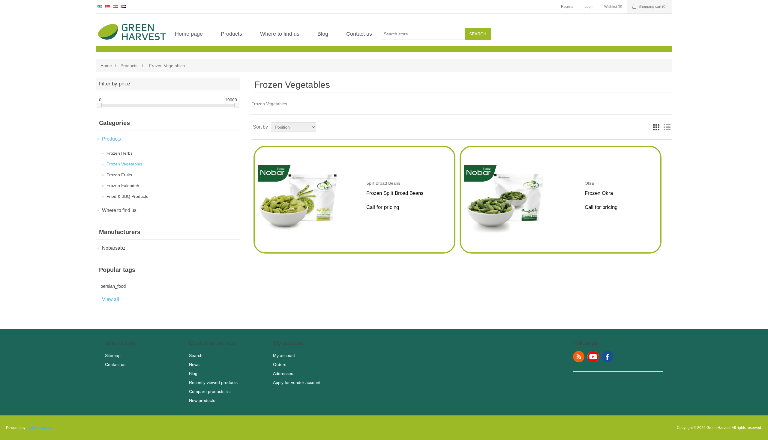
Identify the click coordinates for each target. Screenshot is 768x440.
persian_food (113, 286)
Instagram (607, 356)
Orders (279, 364)
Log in (589, 6)
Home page (189, 34)
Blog (322, 34)
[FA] (115, 6)
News (194, 364)
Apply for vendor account (296, 382)
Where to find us (279, 34)
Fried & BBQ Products (127, 196)
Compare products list (210, 391)
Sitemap (113, 355)
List (666, 127)
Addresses (283, 373)
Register (568, 6)
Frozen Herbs (119, 153)
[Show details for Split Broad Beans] (298, 232)
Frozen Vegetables (124, 164)
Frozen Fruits (119, 174)
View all (110, 299)
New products (202, 400)
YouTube (593, 356)
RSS (578, 356)
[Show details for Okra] (504, 232)
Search (477, 33)
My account (284, 355)
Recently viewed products (213, 382)
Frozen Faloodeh (122, 185)
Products (231, 34)
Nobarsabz (113, 248)
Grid (656, 127)
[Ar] (123, 6)
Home (106, 65)
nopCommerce (39, 428)
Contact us (359, 34)
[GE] (107, 6)
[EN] (100, 6)
